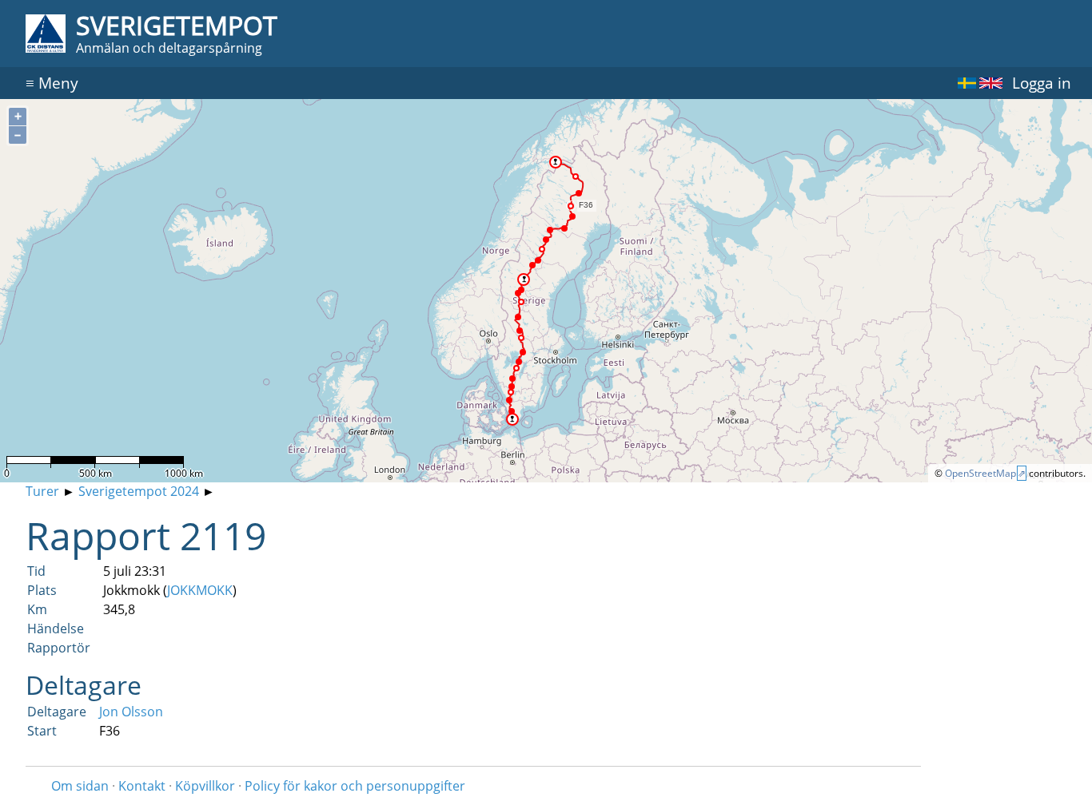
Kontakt (141, 786)
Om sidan (80, 786)
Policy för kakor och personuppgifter (355, 786)
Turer (42, 491)
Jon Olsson (131, 711)
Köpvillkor (205, 786)
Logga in (1041, 82)
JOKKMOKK (200, 590)
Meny (52, 82)
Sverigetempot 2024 (138, 491)
